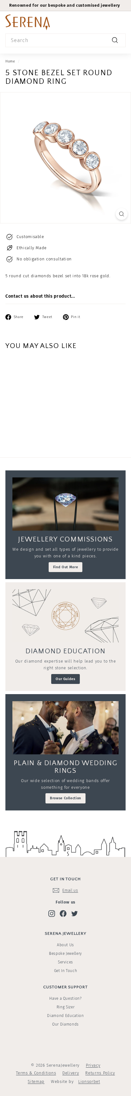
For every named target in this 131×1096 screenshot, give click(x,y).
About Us (65, 945)
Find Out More (65, 567)
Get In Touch (65, 971)
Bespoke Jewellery (65, 953)
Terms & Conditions (36, 1073)
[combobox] (65, 40)
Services (65, 962)
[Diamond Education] (65, 615)
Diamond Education (65, 1015)
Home (10, 61)
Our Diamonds (65, 1024)
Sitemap (36, 1081)
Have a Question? (65, 998)
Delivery (70, 1073)
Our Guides (65, 679)
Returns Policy (100, 1073)
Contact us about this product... (40, 296)
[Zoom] (122, 214)
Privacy (93, 1065)
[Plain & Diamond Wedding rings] (65, 727)
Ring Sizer (66, 1007)
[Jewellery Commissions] (65, 504)
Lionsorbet (89, 1081)
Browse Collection (65, 798)
